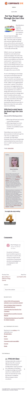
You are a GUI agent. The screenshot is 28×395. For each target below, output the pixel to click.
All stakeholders (8, 334)
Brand (5, 336)
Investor (6, 343)
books (18, 175)
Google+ (12, 206)
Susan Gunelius (14, 169)
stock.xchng (10, 148)
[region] (14, 385)
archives (15, 330)
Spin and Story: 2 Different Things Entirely (6, 278)
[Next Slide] (24, 369)
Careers (6, 338)
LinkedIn (7, 206)
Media (5, 346)
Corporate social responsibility (11, 341)
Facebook (19, 205)
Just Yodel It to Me (21, 276)
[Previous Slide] (3, 369)
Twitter (15, 205)
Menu (14, 7)
